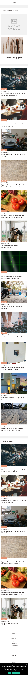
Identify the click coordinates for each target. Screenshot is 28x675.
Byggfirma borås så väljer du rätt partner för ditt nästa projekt (12, 429)
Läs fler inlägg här (14, 57)
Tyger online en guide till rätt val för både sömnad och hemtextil (12, 186)
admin (16, 10)
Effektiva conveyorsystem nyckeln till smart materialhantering (13, 95)
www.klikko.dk (15, 648)
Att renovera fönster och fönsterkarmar (9, 247)
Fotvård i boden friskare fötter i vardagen (11, 338)
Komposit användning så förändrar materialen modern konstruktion (12, 216)
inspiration (4, 89)
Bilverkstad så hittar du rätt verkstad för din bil (13, 155)
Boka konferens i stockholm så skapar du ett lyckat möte (13, 125)
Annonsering (14, 660)
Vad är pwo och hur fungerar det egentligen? (12, 307)
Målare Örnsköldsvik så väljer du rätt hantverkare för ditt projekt (13, 399)
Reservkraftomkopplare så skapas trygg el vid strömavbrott (12, 368)
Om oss (14, 662)
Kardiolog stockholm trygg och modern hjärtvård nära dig (11, 277)
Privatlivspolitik (16, 672)
